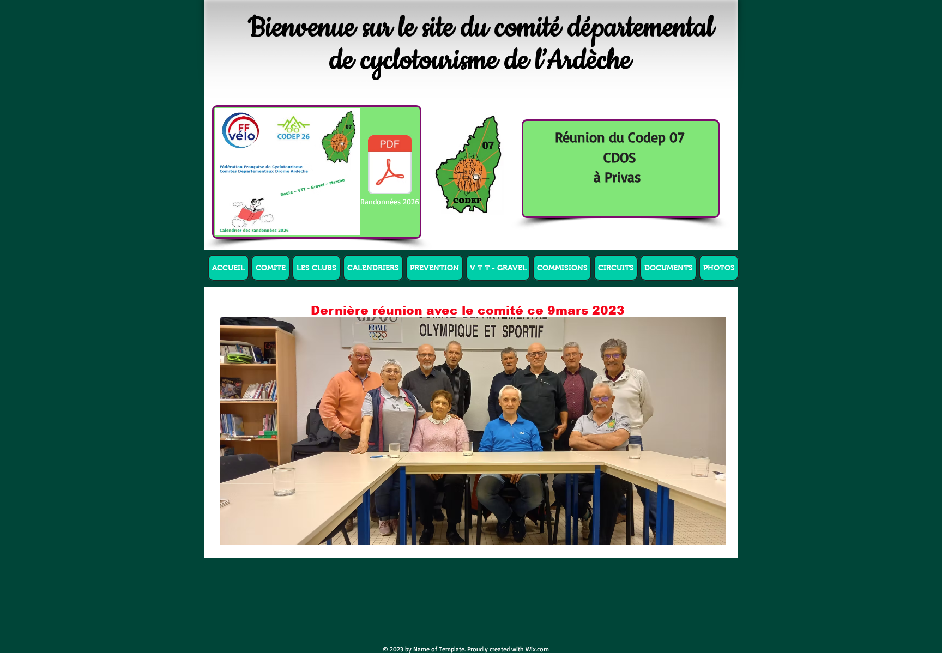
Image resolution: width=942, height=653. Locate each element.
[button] (270, 268)
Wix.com (537, 649)
